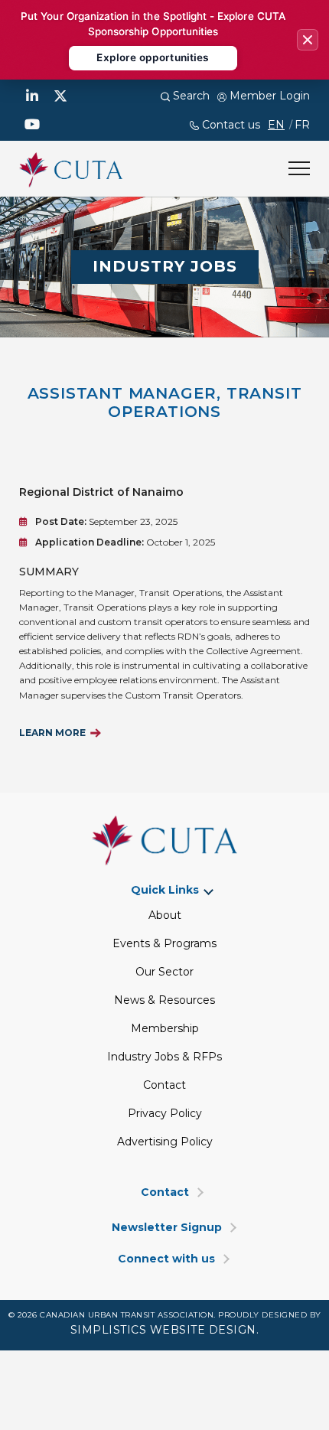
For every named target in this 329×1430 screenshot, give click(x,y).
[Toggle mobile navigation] (299, 168)
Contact (164, 1085)
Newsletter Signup (167, 1227)
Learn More (52, 733)
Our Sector (164, 972)
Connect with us (166, 1259)
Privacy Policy (165, 1113)
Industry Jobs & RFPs (164, 1057)
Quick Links (165, 890)
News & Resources (164, 1000)
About (164, 915)
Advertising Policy (165, 1141)
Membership (165, 1028)
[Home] (70, 167)
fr (302, 125)
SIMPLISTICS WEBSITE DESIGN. (164, 1330)
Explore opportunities (152, 57)
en (276, 125)
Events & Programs (164, 943)
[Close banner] (307, 39)
